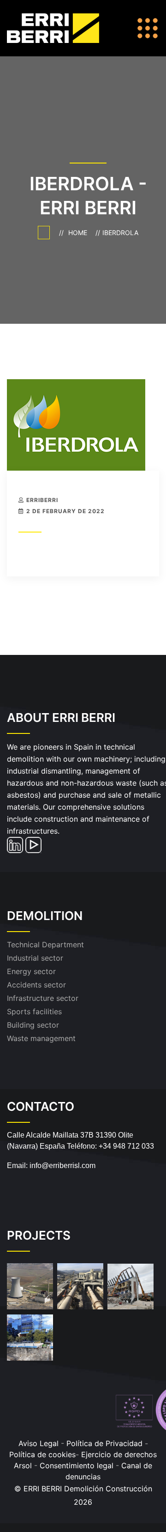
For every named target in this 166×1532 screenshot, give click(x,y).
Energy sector (31, 971)
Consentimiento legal (78, 1465)
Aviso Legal (38, 1443)
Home (79, 232)
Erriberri (42, 500)
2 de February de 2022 (65, 511)
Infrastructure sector (42, 998)
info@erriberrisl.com (62, 1165)
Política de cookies (42, 1454)
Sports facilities (34, 1011)
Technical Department (45, 944)
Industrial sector (35, 958)
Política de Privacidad (104, 1443)
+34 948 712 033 (126, 1146)
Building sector (33, 1024)
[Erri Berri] (63, 27)
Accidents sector (36, 984)
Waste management (41, 1038)
